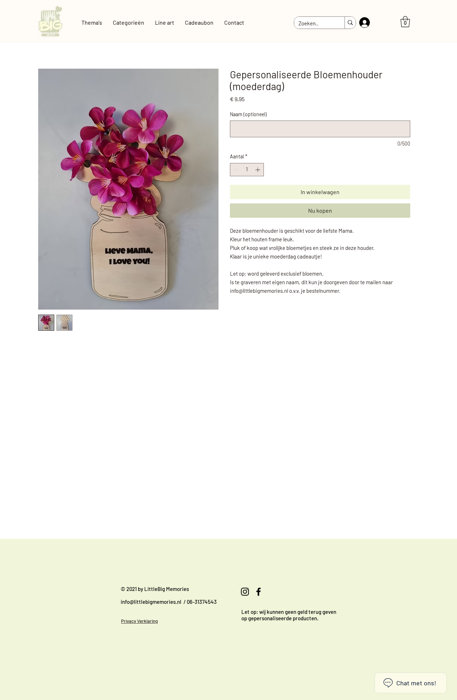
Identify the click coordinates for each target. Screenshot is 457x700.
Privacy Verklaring (139, 621)
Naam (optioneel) (248, 114)
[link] (405, 21)
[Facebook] (258, 591)
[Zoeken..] (350, 23)
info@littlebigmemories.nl (151, 601)
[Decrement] (235, 169)
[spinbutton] (247, 169)
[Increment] (258, 169)
